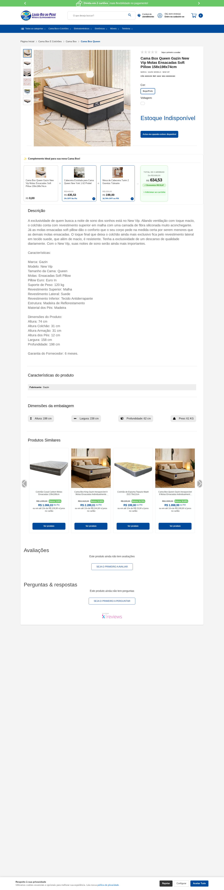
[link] (49, 490)
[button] (79, 183)
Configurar (181, 883)
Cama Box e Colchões (50, 41)
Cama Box (71, 41)
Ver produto (48, 526)
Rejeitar (166, 883)
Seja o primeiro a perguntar (112, 601)
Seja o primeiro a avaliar (112, 566)
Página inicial (27, 41)
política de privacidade (108, 885)
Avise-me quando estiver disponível (159, 134)
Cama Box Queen (90, 41)
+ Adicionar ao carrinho (154, 192)
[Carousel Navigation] (112, 3)
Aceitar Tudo (199, 883)
